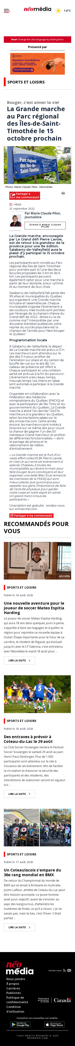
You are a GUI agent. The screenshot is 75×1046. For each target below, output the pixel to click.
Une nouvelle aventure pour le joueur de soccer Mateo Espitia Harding (34, 608)
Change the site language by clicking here (37, 39)
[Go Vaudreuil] (19, 967)
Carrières (13, 988)
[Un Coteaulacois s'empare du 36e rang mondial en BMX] (37, 827)
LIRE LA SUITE (17, 660)
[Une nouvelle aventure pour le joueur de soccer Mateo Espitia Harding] (37, 560)
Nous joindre (15, 979)
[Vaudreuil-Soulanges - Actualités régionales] (37, 8)
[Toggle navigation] (7, 11)
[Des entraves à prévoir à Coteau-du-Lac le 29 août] (37, 694)
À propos (12, 984)
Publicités (13, 993)
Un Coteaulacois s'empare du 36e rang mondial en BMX (32, 872)
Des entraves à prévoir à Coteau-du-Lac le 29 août (28, 739)
